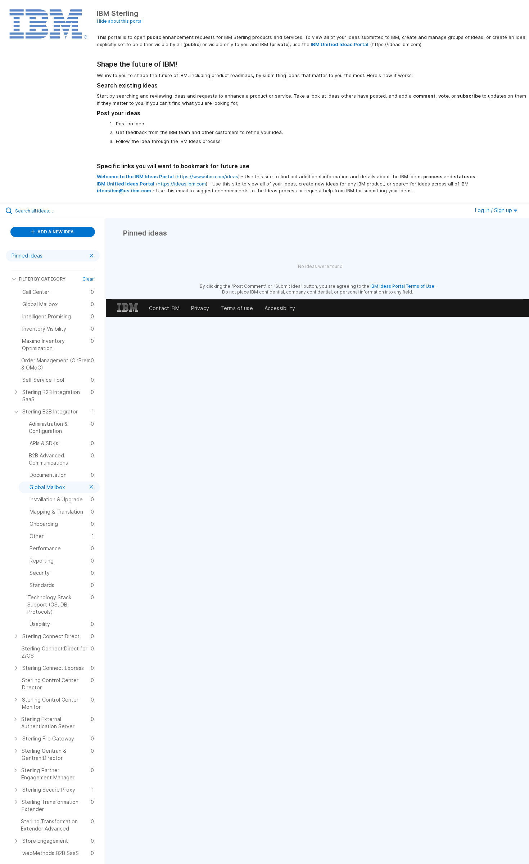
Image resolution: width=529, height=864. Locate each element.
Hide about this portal (120, 21)
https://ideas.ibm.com (182, 184)
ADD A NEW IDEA (55, 231)
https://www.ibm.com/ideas (207, 176)
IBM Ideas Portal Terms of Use (402, 286)
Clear (88, 279)
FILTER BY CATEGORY (42, 279)
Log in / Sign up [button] (494, 210)
